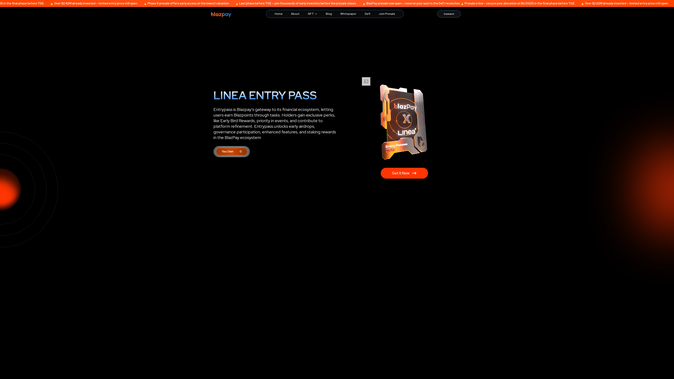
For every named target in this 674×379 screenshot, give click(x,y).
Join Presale (387, 14)
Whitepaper (348, 14)
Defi (367, 14)
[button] (231, 151)
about (295, 14)
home (279, 14)
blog (329, 14)
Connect (449, 13)
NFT (311, 14)
